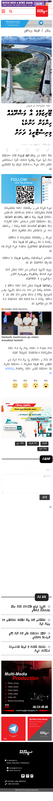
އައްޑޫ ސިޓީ (20, 443)
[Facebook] (6, 150)
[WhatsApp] (26, 150)
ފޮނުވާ (44, 497)
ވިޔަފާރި (47, 31)
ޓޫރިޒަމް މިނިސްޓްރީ (31, 31)
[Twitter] (16, 150)
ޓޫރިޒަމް (44, 443)
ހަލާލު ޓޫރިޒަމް (33, 443)
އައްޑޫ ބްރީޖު (43, 448)
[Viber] (37, 150)
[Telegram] (47, 150)
